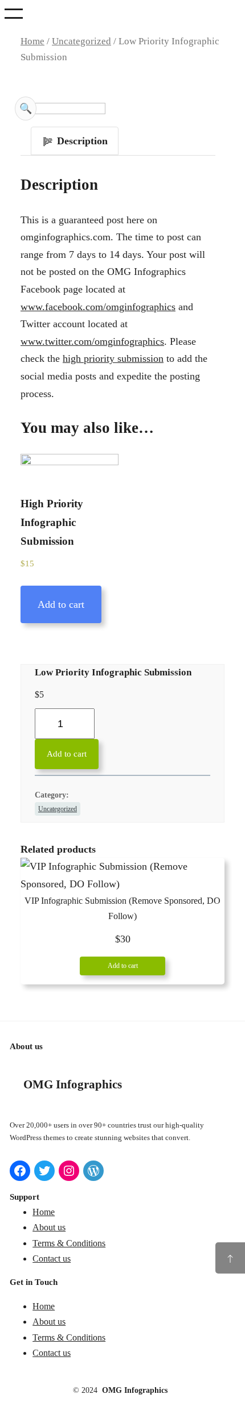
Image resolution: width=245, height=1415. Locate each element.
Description (81, 141)
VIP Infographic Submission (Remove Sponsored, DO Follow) (122, 908)
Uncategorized (81, 41)
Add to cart (61, 604)
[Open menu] (13, 13)
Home (32, 41)
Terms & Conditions (68, 1243)
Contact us (51, 1258)
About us (49, 1227)
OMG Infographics (72, 1084)
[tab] (75, 141)
